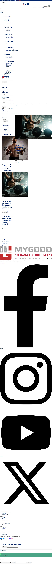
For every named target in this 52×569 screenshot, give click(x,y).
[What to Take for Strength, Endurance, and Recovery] (33, 126)
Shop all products (46, 7)
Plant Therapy (6, 126)
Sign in (12, 108)
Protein (5, 129)
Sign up (12, 99)
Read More (17, 162)
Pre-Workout (6, 128)
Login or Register (3, 550)
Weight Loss (6, 130)
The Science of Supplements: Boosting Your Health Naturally (7, 220)
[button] (26, 5)
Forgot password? (5, 97)
